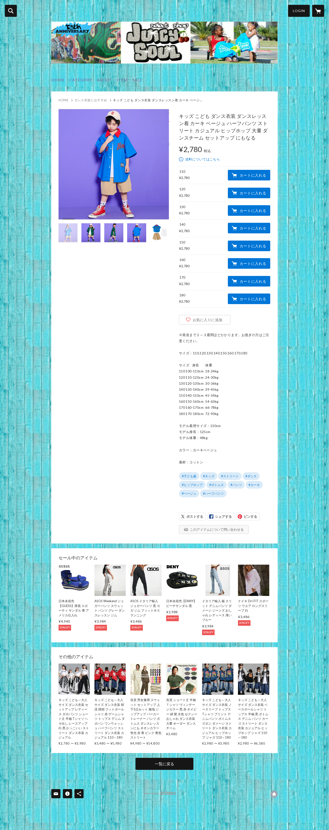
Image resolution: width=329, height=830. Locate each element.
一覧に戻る (164, 763)
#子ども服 (189, 476)
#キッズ (208, 476)
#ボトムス (216, 485)
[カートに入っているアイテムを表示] (318, 11)
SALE (137, 79)
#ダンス (251, 476)
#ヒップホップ (192, 485)
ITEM (122, 79)
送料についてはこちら (202, 159)
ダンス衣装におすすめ (90, 100)
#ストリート (230, 476)
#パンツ (236, 485)
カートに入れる (253, 175)
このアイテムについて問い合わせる (217, 529)
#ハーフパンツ (213, 493)
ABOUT (104, 79)
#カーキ (254, 485)
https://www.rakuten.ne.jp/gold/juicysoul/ (274, 794)
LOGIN (299, 11)
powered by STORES (159, 793)
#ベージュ (189, 493)
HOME (58, 79)
